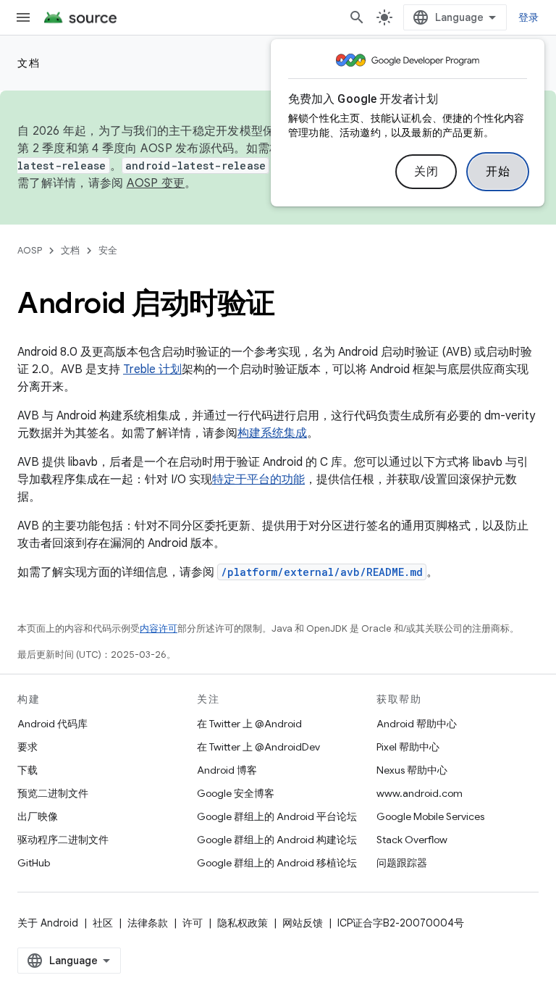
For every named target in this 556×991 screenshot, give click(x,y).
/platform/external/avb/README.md (322, 572)
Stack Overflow (411, 839)
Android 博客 (227, 770)
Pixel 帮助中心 (407, 746)
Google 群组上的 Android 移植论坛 (277, 862)
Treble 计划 (152, 369)
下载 (27, 770)
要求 (27, 746)
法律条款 (147, 923)
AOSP (29, 250)
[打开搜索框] (357, 17)
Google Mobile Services (430, 816)
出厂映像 (37, 816)
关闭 (426, 171)
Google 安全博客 (235, 793)
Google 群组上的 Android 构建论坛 (277, 839)
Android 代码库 (52, 723)
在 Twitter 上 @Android (249, 723)
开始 (498, 171)
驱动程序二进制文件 (63, 839)
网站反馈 (302, 923)
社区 (103, 923)
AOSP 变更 (156, 183)
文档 (28, 63)
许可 (192, 923)
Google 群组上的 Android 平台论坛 (277, 816)
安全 (107, 250)
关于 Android (47, 923)
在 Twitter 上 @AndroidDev (258, 746)
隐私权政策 (242, 923)
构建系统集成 (272, 433)
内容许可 (158, 628)
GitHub (33, 862)
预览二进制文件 (52, 793)
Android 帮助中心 (416, 723)
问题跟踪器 (401, 862)
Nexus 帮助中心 (411, 770)
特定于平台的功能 (258, 479)
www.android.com (419, 793)
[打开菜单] (23, 17)
